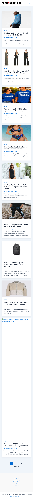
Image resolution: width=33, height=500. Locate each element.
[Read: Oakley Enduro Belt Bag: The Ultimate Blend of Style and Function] (16, 249)
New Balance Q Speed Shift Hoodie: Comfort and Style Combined (16, 34)
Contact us (17, 485)
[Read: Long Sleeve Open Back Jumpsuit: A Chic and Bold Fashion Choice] (16, 57)
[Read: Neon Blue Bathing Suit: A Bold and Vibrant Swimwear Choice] (16, 133)
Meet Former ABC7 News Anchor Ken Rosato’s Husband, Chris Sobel (16, 445)
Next (16, 466)
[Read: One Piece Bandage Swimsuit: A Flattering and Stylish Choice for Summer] (16, 171)
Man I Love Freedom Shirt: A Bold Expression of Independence (15, 110)
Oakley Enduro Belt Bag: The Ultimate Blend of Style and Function (14, 264)
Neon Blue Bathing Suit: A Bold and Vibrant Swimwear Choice (16, 148)
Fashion (5, 30)
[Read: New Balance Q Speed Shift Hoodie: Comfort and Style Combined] (16, 19)
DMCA (16, 484)
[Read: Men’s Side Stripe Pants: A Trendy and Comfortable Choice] (16, 211)
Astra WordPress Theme (16, 496)
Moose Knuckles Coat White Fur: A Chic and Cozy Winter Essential (16, 303)
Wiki (5, 441)
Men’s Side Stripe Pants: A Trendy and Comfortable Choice (16, 225)
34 (21, 463)
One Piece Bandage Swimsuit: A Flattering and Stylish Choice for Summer (15, 187)
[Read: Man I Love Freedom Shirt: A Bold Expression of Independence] (16, 95)
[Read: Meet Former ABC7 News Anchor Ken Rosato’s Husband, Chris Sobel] (16, 378)
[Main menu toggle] (29, 3)
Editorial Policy (16, 480)
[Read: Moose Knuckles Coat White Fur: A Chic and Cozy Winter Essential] (16, 288)
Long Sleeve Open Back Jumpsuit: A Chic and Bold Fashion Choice (16, 72)
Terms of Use (16, 482)
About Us (16, 478)
